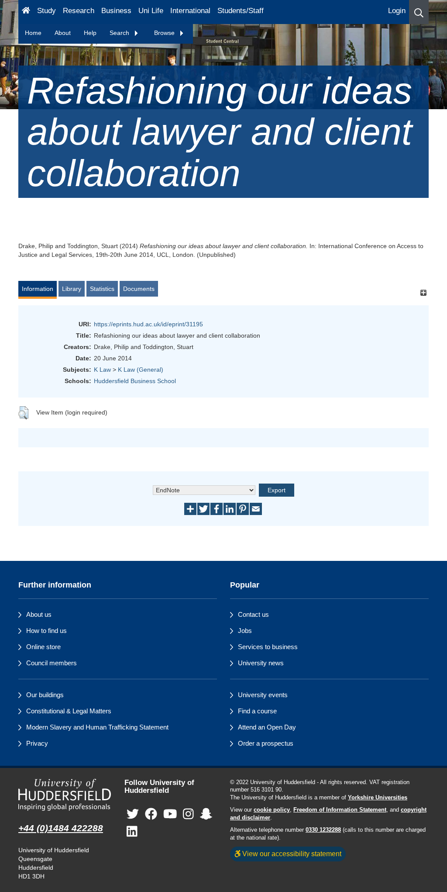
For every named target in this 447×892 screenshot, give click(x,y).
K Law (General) (140, 369)
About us (39, 614)
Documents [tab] (139, 288)
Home (33, 32)
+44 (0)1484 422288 (60, 828)
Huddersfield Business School (135, 380)
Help (90, 32)
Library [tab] (71, 288)
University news (261, 663)
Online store (43, 646)
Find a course (257, 711)
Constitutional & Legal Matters (68, 711)
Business (116, 11)
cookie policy (272, 810)
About (63, 32)
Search (120, 32)
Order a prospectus (265, 743)
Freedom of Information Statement (339, 810)
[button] (419, 12)
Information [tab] (37, 288)
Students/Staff (240, 11)
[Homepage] (26, 12)
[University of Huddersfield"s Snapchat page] (206, 814)
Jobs (245, 630)
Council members (51, 663)
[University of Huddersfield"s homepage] (64, 795)
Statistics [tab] (102, 288)
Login (397, 11)
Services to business (268, 646)
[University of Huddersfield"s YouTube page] (170, 814)
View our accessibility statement (291, 853)
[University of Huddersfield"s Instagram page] (188, 814)
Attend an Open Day (267, 727)
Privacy (37, 743)
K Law (102, 369)
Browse (165, 32)
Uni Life (150, 11)
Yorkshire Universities (377, 798)
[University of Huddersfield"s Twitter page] (133, 814)
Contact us (253, 614)
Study (46, 11)
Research (78, 11)
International (190, 11)
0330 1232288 (323, 830)
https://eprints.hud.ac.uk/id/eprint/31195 (148, 324)
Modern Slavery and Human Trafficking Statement (97, 727)
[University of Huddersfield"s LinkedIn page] (132, 831)
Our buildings (45, 694)
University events (263, 694)
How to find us (46, 630)
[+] (423, 293)
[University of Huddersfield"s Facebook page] (151, 814)
